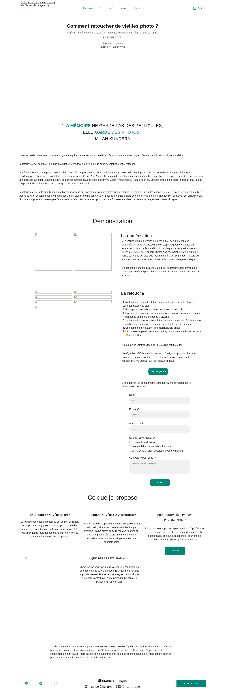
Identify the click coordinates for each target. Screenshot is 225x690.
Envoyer (160, 482)
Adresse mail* (136, 423)
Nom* (132, 394)
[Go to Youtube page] (26, 683)
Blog (110, 8)
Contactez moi (191, 683)
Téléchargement (158, 371)
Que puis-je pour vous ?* (142, 457)
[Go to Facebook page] (40, 683)
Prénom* (134, 409)
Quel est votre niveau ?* (142, 438)
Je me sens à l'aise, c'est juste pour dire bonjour (157, 450)
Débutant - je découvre (143, 442)
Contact (123, 8)
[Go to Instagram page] (55, 683)
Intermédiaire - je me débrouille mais (151, 446)
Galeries (138, 8)
